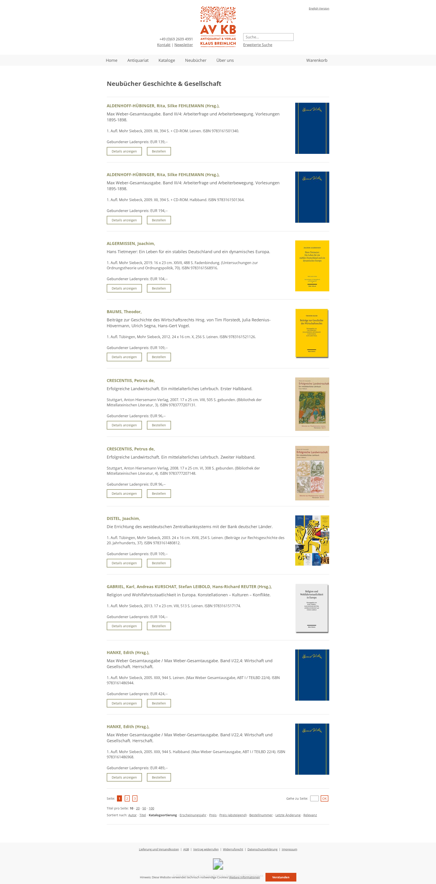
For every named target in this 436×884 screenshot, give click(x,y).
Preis (213, 815)
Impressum (289, 849)
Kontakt (164, 44)
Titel (142, 815)
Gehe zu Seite (296, 798)
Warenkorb (316, 60)
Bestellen (159, 151)
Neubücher (195, 60)
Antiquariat (138, 60)
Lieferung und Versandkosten (159, 849)
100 (151, 808)
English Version (319, 8)
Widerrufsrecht (233, 849)
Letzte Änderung (288, 815)
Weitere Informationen (244, 877)
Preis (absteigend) (233, 815)
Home (111, 60)
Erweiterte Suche (257, 44)
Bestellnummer (261, 815)
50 (144, 808)
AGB (186, 849)
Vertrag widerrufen (206, 849)
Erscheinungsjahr (193, 815)
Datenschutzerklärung (262, 849)
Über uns (225, 60)
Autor (132, 815)
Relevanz (310, 815)
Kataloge (167, 60)
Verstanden (281, 877)
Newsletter (183, 44)
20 (138, 808)
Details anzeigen (124, 151)
